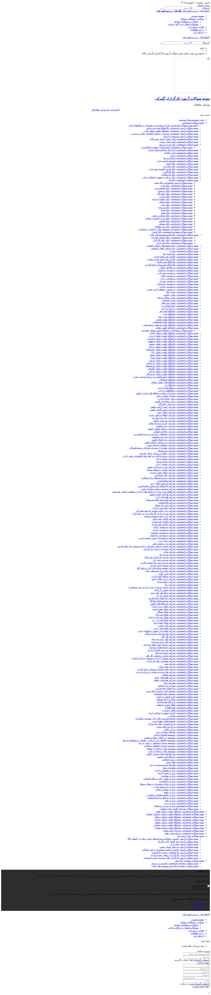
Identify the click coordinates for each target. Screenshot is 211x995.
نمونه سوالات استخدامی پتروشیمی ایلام (179, 275)
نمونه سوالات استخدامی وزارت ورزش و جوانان (176, 806)
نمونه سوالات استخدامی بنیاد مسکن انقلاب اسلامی (174, 248)
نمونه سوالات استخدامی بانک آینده (177, 185)
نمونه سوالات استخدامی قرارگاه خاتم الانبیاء (177, 702)
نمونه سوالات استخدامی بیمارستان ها (180, 254)
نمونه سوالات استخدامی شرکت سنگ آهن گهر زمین (174, 593)
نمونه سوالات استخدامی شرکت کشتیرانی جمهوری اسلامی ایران (168, 631)
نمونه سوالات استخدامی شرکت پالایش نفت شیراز (174, 524)
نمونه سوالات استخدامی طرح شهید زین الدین (177, 696)
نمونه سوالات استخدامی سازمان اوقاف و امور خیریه (173, 415)
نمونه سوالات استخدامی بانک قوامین (175, 221)
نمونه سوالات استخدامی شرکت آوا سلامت (178, 502)
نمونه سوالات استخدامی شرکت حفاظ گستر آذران (174, 576)
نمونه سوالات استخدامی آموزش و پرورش (178, 144)
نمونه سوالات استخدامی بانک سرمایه (175, 207)
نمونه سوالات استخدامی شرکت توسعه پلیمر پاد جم (174, 565)
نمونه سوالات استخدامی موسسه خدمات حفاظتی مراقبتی (171, 746)
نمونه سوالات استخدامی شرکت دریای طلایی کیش (174, 579)
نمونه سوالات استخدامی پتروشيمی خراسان (178, 270)
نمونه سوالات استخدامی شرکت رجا (181, 584)
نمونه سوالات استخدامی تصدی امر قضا (179, 303)
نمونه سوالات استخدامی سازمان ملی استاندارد (176, 475)
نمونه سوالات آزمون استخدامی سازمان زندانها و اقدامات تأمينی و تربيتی (164, 133)
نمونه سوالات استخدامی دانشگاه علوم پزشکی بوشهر (173, 344)
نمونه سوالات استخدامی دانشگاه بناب (180, 314)
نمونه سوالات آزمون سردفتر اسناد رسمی (178, 847)
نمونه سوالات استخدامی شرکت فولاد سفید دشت (175, 609)
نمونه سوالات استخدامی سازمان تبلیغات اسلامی (175, 431)
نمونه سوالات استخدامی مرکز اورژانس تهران (177, 726)
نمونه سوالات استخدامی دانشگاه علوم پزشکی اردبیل (173, 336)
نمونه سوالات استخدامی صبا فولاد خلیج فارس (176, 688)
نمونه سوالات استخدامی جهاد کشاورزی (179, 306)
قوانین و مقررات (196, 27)
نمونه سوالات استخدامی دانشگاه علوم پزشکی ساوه (174, 355)
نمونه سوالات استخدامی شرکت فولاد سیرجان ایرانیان (173, 617)
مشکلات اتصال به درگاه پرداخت (183, 24)
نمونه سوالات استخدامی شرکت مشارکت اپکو (176, 653)
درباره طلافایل (197, 29)
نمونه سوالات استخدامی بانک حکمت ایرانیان (172, 199)
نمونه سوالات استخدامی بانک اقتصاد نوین (173, 188)
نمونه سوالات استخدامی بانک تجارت (176, 196)
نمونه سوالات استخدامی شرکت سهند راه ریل (177, 595)
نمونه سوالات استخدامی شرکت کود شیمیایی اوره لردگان (171, 634)
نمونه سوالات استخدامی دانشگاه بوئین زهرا (178, 316)
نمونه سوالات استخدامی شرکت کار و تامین (178, 625)
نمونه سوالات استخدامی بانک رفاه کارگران (173, 240)
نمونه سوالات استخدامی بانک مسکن (176, 224)
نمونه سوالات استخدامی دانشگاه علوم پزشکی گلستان (173, 368)
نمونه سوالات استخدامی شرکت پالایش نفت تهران (175, 521)
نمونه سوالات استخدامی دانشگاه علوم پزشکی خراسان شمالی (175, 814)
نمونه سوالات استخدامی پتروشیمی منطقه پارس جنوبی (172, 289)
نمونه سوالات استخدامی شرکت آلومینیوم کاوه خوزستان (172, 500)
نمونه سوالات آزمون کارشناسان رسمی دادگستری (174, 852)
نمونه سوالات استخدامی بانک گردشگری (179, 174)
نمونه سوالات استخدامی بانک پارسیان (175, 191)
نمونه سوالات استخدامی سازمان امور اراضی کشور (174, 407)
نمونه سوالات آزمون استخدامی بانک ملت (173, 183)
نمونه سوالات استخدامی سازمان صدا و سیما (177, 461)
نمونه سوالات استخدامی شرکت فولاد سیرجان (176, 614)
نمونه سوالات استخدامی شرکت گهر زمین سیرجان (174, 639)
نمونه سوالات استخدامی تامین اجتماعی (180, 300)
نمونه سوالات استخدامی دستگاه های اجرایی (177, 388)
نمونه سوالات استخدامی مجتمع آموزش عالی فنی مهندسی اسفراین (166, 718)
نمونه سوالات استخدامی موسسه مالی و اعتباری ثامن (173, 751)
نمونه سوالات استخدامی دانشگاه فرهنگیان (178, 379)
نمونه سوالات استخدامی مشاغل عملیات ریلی (177, 732)
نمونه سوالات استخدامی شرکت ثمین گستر (178, 573)
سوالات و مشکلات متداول (186, 21)
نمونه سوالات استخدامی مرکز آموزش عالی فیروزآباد (173, 724)
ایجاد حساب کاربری (201, 987)
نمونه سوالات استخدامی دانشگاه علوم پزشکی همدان (179, 828)
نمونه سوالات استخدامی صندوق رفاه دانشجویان (175, 694)
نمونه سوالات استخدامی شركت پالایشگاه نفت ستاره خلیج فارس (168, 486)
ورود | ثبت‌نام (204, 5)
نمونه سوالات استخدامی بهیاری (183, 251)
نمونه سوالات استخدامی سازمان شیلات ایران (177, 459)
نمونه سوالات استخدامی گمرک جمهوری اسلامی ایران (173, 713)
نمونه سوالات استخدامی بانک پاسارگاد (175, 193)
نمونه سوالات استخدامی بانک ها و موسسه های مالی (174, 234)
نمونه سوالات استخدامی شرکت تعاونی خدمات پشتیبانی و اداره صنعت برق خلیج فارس (157, 546)
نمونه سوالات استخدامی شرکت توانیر (180, 552)
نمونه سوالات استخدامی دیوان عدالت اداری (178, 398)
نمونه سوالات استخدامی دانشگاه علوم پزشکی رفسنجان (172, 349)
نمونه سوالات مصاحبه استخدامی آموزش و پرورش (174, 863)
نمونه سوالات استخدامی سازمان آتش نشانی (183, 830)
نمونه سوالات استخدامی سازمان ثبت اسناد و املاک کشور (171, 442)
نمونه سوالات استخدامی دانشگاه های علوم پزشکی (174, 382)
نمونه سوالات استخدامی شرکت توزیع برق (178, 554)
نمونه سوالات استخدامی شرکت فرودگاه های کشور (174, 603)
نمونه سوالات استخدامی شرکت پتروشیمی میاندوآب (174, 535)
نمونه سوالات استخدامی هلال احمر (182, 762)
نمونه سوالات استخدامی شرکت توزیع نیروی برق (175, 560)
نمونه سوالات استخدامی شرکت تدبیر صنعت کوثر (175, 543)
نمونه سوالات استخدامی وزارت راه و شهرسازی (176, 787)
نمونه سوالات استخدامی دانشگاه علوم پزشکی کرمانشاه (172, 366)
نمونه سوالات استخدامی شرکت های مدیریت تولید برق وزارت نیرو (167, 672)
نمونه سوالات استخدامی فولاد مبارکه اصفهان (177, 699)
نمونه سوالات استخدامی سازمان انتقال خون (177, 412)
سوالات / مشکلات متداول (192, 19)
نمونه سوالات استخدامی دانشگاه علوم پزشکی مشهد (179, 822)
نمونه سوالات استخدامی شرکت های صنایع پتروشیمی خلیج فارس (167, 669)
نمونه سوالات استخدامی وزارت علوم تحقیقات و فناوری (172, 795)
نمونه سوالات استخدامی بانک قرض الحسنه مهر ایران (173, 169)
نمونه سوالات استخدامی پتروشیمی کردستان (177, 284)
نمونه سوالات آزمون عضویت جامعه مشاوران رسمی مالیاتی (170, 849)
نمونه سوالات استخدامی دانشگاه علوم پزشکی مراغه (173, 371)
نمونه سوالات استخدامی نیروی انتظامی (179, 759)
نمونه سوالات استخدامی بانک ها (183, 180)
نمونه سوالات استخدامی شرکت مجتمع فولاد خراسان (173, 647)
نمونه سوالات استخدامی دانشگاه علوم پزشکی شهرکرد (167, 330)
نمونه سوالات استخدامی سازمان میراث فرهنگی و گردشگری (169, 478)
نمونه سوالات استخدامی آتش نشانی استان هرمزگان (174, 139)
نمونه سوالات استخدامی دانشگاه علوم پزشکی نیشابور (178, 825)
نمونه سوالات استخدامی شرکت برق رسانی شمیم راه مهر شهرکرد (167, 511)
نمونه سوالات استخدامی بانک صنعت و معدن (172, 215)
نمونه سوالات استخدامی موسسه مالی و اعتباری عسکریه (166, 229)
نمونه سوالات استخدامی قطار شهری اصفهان (177, 705)
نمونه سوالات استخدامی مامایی (183, 715)
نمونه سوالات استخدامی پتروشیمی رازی (179, 278)
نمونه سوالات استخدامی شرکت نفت (181, 664)
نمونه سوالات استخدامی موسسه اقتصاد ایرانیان (176, 735)
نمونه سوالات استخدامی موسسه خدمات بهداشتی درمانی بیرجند (168, 743)
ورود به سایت (203, 963)
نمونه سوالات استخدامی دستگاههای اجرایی (178, 390)
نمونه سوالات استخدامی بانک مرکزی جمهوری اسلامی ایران (170, 177)
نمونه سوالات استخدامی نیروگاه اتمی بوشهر (177, 756)
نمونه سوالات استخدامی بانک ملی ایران (174, 243)
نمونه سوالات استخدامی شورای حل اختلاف (178, 685)
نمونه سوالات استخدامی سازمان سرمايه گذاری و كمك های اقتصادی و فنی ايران (160, 456)
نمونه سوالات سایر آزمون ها (191, 836)
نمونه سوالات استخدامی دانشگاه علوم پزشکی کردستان (172, 363)
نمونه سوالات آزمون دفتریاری (184, 844)
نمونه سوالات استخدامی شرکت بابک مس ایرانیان (175, 508)
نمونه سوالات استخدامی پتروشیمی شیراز (179, 281)
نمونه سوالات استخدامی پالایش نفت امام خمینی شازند (172, 259)
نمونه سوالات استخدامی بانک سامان (176, 202)
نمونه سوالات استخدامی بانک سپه (177, 204)
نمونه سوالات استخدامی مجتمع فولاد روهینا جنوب (175, 721)
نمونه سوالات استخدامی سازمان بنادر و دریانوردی (175, 418)
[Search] (161, 8)
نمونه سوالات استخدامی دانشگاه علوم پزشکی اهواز (180, 811)
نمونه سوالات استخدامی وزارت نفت (181, 800)
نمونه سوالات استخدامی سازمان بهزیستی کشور (175, 420)
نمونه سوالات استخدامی (193, 122)
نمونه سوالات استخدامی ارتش (184, 155)
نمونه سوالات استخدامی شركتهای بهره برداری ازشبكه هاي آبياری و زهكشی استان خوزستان (155, 491)
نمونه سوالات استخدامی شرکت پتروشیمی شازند (175, 530)
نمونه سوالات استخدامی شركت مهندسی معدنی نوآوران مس (169, 489)
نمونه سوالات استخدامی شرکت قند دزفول (184, 833)
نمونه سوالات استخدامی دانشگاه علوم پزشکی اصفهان (172, 341)
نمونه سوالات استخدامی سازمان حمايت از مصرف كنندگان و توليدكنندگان (163, 448)
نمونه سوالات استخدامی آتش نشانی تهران (178, 142)
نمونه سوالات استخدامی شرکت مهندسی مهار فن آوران (172, 661)
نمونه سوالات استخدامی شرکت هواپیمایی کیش (176, 677)
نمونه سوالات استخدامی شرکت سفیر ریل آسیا (176, 590)
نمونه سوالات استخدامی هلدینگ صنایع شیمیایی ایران (173, 765)
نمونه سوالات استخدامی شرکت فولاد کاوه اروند (176, 623)
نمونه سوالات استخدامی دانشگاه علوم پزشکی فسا (174, 357)
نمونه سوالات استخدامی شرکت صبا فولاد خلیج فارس (173, 598)
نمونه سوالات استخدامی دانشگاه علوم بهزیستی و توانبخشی (170, 325)
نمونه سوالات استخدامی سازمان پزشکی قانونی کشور (173, 429)
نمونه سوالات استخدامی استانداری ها (181, 158)
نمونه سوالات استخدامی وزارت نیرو (181, 803)
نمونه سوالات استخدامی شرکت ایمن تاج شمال (176, 505)
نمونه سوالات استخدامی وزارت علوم (181, 792)
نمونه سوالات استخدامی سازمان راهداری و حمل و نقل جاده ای (168, 453)
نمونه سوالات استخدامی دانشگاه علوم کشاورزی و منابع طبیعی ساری (165, 377)
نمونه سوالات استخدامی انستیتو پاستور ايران (177, 161)
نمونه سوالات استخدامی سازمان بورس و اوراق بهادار (173, 423)
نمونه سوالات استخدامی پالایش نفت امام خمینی (175, 256)
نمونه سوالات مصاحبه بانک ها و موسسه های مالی (175, 866)
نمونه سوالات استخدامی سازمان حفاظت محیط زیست (172, 445)
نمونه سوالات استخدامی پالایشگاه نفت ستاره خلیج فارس (171, 265)
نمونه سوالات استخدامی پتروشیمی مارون (178, 286)
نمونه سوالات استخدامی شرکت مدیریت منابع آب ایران (172, 650)
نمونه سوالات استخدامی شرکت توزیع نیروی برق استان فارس (169, 562)
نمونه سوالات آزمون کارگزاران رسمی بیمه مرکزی (174, 855)
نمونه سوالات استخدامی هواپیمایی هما (180, 767)
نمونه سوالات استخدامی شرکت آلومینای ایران (176, 497)
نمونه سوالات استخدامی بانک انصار (182, 163)
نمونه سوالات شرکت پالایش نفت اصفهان (179, 808)
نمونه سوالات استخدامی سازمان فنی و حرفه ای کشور (172, 467)
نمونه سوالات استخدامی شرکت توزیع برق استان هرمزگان (171, 557)
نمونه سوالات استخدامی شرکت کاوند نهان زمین (175, 628)
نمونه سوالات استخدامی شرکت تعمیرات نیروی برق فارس (171, 549)
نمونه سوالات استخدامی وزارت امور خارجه (178, 773)
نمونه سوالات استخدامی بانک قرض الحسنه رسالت (169, 218)
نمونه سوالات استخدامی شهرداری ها (181, 683)
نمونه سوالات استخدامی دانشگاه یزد (181, 385)
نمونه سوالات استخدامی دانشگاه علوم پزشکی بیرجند (173, 347)
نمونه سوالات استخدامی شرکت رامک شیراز (177, 582)
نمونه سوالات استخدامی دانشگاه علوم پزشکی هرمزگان (172, 374)
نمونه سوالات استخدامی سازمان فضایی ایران (177, 464)
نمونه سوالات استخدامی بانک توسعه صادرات (172, 237)
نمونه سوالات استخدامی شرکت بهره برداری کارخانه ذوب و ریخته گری (165, 513)
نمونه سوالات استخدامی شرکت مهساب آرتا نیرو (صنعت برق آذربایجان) (165, 658)
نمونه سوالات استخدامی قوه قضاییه (181, 707)
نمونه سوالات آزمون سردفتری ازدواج (180, 136)
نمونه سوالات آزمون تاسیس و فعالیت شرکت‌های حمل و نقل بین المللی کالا (163, 838)
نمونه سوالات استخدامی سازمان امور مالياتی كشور (174, 409)
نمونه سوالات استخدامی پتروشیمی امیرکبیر (177, 273)
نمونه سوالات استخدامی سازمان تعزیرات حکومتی (174, 437)
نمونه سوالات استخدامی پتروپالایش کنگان (178, 267)
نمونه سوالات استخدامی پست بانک (182, 292)
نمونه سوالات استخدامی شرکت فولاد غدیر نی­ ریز (175, 620)
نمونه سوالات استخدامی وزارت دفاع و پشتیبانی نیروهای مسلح (169, 784)
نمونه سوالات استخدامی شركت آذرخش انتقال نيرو (174, 483)
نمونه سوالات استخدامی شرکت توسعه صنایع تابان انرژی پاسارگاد (167, 568)
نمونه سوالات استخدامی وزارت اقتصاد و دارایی (176, 770)
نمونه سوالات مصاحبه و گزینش (189, 860)
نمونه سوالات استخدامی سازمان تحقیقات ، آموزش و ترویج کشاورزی (165, 434)
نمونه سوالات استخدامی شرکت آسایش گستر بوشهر (173, 494)
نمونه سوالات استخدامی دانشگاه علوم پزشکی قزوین (173, 360)
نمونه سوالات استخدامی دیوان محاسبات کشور (176, 401)
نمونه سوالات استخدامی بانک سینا (177, 210)
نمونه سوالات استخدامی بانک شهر (177, 213)
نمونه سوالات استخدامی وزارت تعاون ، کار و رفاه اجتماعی (170, 778)
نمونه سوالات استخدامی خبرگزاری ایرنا (179, 308)
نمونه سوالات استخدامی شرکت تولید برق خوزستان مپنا (172, 571)
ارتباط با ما (199, 32)
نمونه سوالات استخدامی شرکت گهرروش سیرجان (174, 642)
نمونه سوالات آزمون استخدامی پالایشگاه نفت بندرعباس (172, 128)
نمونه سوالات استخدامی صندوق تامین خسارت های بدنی (172, 691)
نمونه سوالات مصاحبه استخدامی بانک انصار (172, 232)
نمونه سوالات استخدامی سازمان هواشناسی (177, 480)
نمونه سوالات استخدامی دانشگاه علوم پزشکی (176, 327)
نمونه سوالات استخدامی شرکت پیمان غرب (178, 541)
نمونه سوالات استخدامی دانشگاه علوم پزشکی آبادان (173, 333)
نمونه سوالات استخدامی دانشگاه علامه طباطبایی (175, 322)
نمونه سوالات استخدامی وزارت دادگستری (178, 781)
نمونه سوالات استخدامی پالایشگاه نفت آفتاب (177, 262)
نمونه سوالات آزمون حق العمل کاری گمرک (178, 841)
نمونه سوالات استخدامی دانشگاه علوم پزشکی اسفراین (172, 338)
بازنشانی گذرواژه (202, 960)
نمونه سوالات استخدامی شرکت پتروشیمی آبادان (175, 527)
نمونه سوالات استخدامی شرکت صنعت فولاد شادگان (173, 601)
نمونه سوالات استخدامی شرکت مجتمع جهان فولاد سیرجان (170, 644)
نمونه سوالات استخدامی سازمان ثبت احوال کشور (175, 439)
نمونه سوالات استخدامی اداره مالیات (181, 152)
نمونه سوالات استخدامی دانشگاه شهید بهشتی (177, 319)
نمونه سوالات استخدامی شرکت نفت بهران (178, 666)
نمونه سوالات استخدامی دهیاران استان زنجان (177, 396)
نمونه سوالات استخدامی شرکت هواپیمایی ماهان (175, 680)
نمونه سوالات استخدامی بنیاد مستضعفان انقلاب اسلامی (172, 245)
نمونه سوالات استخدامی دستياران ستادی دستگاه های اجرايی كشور (166, 393)
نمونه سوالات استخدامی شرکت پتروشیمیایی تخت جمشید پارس (168, 538)
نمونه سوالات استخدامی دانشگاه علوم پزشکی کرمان (179, 819)
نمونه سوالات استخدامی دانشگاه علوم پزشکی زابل (174, 352)
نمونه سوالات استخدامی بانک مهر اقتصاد (174, 226)
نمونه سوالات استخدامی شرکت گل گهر (179, 636)
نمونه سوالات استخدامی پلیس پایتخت (180, 295)
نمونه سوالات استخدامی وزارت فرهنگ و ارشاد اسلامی (172, 797)
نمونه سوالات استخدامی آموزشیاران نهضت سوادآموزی (167, 147)
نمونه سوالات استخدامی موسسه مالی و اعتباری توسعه (172, 748)
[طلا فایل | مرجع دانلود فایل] (196, 37)
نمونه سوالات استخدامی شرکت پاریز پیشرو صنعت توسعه (171, 516)
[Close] (209, 993)
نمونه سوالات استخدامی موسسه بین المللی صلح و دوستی (171, 737)
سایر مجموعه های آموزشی (191, 120)
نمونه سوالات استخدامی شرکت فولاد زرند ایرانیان (175, 606)
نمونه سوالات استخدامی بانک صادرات (180, 166)
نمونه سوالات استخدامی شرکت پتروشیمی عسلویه (174, 532)
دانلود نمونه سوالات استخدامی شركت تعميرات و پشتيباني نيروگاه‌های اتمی (163, 125)
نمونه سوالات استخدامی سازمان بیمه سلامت (177, 426)
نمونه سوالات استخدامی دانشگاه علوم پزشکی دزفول (179, 817)
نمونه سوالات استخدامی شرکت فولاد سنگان (177, 612)
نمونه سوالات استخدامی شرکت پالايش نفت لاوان (175, 519)
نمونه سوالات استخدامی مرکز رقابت (181, 729)
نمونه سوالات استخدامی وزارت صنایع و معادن (176, 789)
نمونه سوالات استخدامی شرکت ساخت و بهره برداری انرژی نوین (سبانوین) (163, 587)
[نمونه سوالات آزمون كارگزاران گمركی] (192, 92)
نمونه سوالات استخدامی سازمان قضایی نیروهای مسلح (172, 470)
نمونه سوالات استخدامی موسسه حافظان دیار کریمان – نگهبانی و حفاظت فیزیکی (160, 740)
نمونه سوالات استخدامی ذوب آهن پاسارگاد (178, 404)
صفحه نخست (197, 16)
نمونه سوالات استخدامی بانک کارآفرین (180, 172)
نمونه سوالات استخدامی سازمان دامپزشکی (177, 450)
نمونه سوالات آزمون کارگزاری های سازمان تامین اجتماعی (170, 858)
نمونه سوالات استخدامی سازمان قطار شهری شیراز (174, 472)
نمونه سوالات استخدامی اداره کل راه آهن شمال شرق (173, 150)
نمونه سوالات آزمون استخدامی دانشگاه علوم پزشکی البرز (171, 131)
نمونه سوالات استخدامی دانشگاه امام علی (178, 311)
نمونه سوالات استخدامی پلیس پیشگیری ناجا (177, 297)
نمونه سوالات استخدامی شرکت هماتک (180, 674)
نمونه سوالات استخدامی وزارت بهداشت (179, 776)
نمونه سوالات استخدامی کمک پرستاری (180, 710)
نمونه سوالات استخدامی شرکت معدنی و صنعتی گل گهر (172, 655)
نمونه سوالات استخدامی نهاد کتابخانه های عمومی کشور (172, 754)
